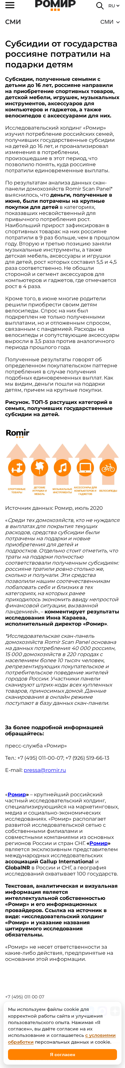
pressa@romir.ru (45, 770)
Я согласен (62, 1054)
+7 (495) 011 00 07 (24, 997)
